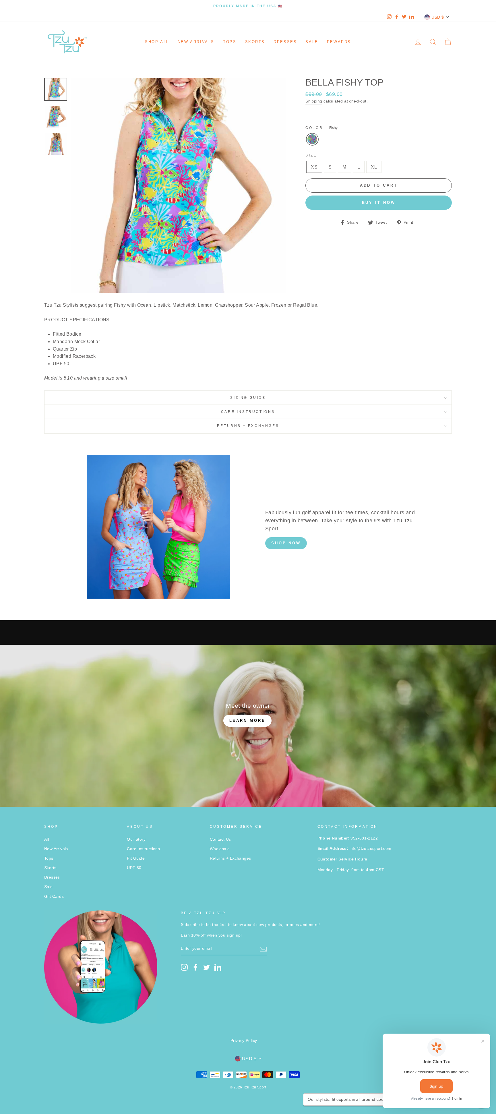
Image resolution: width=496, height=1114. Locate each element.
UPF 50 (134, 868)
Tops (229, 42)
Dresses (285, 42)
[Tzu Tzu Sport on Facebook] (195, 967)
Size (311, 155)
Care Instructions (248, 412)
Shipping (313, 101)
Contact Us (220, 839)
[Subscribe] (263, 949)
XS (314, 167)
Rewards (339, 42)
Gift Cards (54, 896)
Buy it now (379, 202)
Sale (311, 42)
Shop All (157, 42)
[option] (248, 6)
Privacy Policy (243, 1040)
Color (321, 128)
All (46, 839)
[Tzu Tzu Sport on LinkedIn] (217, 967)
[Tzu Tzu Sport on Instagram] (184, 967)
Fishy (312, 139)
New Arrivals (196, 42)
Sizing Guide (248, 398)
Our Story (136, 839)
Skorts (255, 42)
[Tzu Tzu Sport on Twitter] (206, 967)
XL (374, 167)
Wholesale (220, 849)
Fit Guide (136, 858)
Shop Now (286, 543)
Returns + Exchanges (248, 426)
